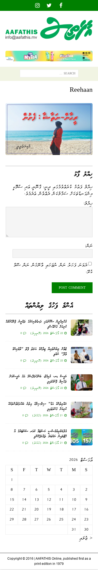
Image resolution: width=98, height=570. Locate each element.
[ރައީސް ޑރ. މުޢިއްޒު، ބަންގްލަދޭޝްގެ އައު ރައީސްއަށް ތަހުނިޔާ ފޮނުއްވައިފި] (82, 382)
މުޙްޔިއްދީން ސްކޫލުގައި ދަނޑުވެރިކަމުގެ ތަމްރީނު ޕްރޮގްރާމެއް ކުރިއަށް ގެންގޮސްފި (36, 324)
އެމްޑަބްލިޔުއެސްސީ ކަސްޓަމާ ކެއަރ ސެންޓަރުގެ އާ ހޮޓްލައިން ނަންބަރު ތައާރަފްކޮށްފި (40, 434)
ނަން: (89, 245)
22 (12, 509)
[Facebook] (61, 5)
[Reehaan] (49, 151)
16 (86, 509)
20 (36, 509)
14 (24, 499)
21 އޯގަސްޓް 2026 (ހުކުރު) (47, 415)
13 (36, 499)
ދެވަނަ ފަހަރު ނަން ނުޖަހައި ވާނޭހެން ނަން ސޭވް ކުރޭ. (53, 268)
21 (24, 509)
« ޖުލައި (86, 538)
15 (12, 499)
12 (49, 499)
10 (74, 499)
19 (49, 509)
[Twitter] (49, 5)
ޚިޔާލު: (88, 203)
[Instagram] (37, 5)
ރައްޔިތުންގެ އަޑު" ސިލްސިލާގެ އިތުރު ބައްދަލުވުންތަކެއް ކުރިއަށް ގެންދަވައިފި (37, 406)
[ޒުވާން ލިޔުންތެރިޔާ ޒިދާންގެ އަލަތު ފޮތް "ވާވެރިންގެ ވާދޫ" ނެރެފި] (82, 355)
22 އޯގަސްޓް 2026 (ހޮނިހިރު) (46, 333)
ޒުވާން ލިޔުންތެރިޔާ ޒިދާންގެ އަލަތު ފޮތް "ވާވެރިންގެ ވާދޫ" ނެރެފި (39, 351)
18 (61, 509)
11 (61, 499)
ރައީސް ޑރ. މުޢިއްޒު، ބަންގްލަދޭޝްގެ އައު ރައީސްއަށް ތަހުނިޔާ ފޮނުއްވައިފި (38, 379)
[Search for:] (49, 74)
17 (74, 509)
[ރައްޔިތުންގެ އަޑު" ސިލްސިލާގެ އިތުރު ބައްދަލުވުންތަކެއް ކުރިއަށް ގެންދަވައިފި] (82, 410)
